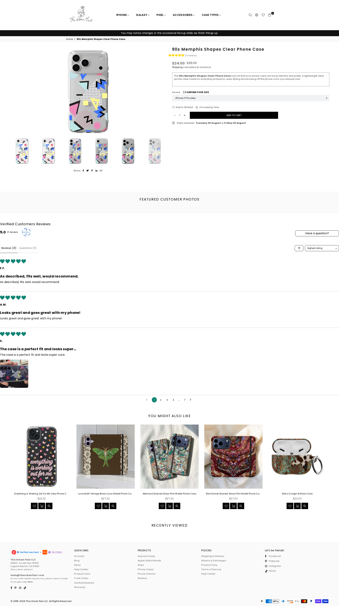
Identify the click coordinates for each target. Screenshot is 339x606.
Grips (141, 565)
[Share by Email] (101, 170)
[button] (177, 55)
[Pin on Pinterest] (92, 170)
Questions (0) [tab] (28, 248)
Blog (76, 560)
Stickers (142, 578)
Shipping (177, 67)
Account (79, 556)
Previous (13, 91)
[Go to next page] (191, 399)
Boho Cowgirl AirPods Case (297, 493)
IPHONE (121, 15)
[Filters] (299, 248)
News (77, 565)
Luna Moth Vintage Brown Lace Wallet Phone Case (105, 493)
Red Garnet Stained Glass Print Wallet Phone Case (233, 493)
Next (164, 91)
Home (69, 39)
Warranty (79, 587)
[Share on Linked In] (96, 170)
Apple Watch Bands (149, 560)
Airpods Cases (146, 556)
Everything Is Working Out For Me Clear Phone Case (41, 493)
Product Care (82, 573)
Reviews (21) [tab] (8, 248)
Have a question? (317, 233)
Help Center (81, 569)
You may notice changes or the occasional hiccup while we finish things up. (169, 33)
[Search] (250, 15)
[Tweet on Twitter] (87, 170)
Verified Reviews (84, 582)
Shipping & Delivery (212, 556)
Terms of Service (211, 569)
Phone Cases (146, 569)
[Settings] (257, 15)
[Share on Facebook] (83, 170)
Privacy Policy (209, 565)
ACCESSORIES (183, 15)
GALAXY (142, 15)
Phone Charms (146, 573)
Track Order (81, 578)
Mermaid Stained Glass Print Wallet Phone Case (169, 493)
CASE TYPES (210, 15)
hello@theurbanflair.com (27, 575)
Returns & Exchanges (213, 560)
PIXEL (160, 15)
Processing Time (209, 107)
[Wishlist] (263, 15)
